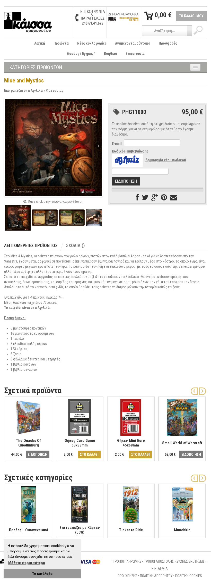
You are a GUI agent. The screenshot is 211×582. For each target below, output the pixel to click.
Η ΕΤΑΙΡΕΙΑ (160, 569)
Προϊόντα (61, 43)
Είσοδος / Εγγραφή (80, 54)
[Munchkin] (182, 503)
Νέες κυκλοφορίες (92, 43)
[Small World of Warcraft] (182, 416)
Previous (9, 146)
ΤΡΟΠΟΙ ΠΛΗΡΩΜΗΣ (127, 561)
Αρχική (39, 43)
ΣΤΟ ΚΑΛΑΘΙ (89, 454)
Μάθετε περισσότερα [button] (26, 563)
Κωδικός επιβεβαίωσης (130, 151)
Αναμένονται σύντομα (132, 43)
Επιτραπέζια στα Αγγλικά (23, 90)
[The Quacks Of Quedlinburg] (28, 416)
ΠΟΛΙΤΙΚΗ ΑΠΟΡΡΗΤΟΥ (156, 576)
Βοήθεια (110, 54)
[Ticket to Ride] (131, 503)
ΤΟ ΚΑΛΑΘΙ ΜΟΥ (191, 16)
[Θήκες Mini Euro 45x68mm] (131, 416)
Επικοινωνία (135, 54)
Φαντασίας (54, 90)
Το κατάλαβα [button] (42, 574)
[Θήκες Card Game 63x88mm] (79, 416)
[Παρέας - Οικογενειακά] (28, 503)
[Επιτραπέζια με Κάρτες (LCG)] (79, 503)
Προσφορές (168, 43)
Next (98, 146)
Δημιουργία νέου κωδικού (165, 160)
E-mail (117, 144)
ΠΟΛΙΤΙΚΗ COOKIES (188, 576)
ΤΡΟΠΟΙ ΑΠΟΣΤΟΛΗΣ (159, 561)
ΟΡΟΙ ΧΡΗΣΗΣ (127, 576)
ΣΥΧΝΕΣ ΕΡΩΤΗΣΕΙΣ (191, 561)
